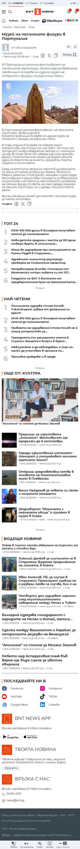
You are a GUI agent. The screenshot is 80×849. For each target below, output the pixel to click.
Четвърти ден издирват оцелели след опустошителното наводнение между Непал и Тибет (47, 599)
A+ (69, 46)
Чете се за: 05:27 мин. (51, 569)
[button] (63, 845)
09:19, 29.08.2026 (11, 623)
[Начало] (4, 20)
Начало (7, 27)
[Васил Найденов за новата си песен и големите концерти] (9, 496)
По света (69, 606)
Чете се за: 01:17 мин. (50, 606)
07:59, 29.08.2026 (28, 606)
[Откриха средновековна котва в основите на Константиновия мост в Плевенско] (9, 477)
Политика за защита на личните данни (26, 820)
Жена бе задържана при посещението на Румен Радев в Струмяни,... (43, 251)
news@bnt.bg (15, 800)
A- (75, 46)
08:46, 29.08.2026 (28, 569)
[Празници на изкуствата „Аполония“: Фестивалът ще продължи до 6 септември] (9, 440)
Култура (19, 27)
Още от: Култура (22, 373)
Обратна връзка (47, 815)
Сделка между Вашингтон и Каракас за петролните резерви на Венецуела (39, 632)
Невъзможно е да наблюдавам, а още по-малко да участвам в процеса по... (42, 348)
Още (31, 27)
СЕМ (62, 815)
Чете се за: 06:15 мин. (50, 588)
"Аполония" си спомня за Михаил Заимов (31, 423)
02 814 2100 (14, 793)
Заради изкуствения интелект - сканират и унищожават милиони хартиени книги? (48, 456)
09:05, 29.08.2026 (28, 588)
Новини (13, 20)
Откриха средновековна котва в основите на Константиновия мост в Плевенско (46, 475)
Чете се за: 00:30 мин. (34, 623)
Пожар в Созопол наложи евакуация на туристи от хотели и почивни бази (40, 547)
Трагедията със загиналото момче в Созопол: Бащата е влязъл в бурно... (40, 339)
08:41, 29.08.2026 (12, 668)
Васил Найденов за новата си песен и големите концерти (48, 492)
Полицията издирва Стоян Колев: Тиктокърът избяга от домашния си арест (40, 309)
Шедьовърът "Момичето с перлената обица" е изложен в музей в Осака (44, 512)
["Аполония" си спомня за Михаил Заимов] (40, 400)
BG (74, 3)
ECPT (71, 815)
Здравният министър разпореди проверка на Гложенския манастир (38, 260)
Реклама (40, 288)
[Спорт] (71, 20)
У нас (51, 552)
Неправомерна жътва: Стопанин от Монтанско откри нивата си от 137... (40, 270)
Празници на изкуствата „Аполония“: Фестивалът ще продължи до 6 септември (43, 438)
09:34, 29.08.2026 (12, 649)
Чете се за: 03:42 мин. (34, 649)
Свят (24, 20)
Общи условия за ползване (18, 815)
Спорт (35, 20)
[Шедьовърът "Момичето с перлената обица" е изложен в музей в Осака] (9, 514)
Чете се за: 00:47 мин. (34, 638)
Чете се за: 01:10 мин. (33, 668)
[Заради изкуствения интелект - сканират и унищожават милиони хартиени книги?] (9, 458)
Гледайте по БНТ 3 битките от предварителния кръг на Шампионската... (44, 280)
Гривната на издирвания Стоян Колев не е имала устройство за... (44, 329)
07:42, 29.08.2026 (12, 552)
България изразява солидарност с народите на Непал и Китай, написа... (37, 617)
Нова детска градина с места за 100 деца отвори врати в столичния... (43, 241)
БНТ (4, 3)
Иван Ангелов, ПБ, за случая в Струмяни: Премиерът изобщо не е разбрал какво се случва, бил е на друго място (47, 581)
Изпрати (11, 768)
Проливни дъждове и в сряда (33, 356)
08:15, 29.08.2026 (11, 638)
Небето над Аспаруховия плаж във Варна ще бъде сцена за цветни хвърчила (35, 660)
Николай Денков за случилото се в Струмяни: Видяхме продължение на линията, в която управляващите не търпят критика (47, 562)
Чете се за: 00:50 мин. (34, 552)
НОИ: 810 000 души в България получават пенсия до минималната (43, 232)
